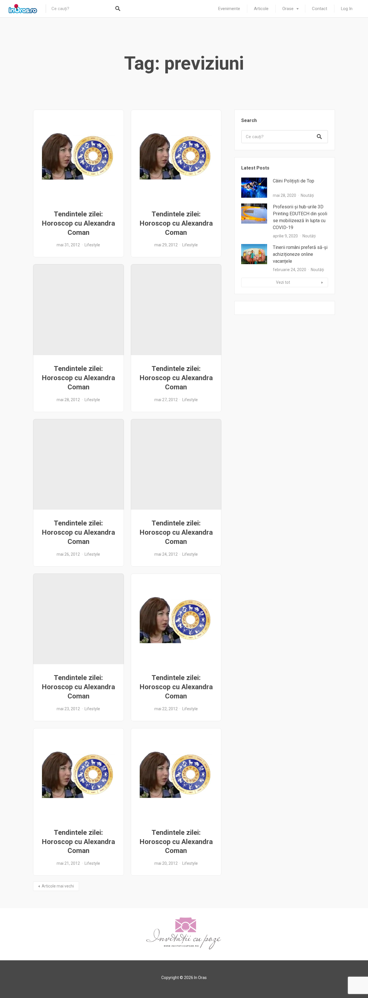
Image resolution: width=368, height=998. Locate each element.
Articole (261, 8)
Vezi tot (283, 282)
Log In (346, 8)
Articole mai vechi (58, 886)
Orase (288, 8)
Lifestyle (92, 245)
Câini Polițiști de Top (293, 181)
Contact (319, 8)
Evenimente (229, 8)
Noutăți (307, 195)
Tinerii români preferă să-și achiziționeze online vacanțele (300, 254)
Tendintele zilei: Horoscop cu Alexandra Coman (78, 223)
